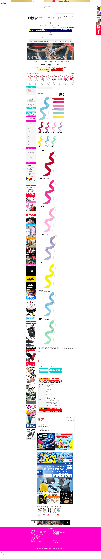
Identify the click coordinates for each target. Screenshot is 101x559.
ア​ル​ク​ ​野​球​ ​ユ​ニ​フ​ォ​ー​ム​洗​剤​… (40, 513)
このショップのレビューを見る (70, 417)
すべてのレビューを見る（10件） (70, 416)
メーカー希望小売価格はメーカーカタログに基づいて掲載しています (46, 366)
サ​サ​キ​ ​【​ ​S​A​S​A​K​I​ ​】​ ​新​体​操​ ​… (54, 513)
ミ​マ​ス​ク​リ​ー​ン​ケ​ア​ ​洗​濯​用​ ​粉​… (58, 513)
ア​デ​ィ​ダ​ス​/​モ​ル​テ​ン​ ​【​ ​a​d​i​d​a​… (49, 513)
